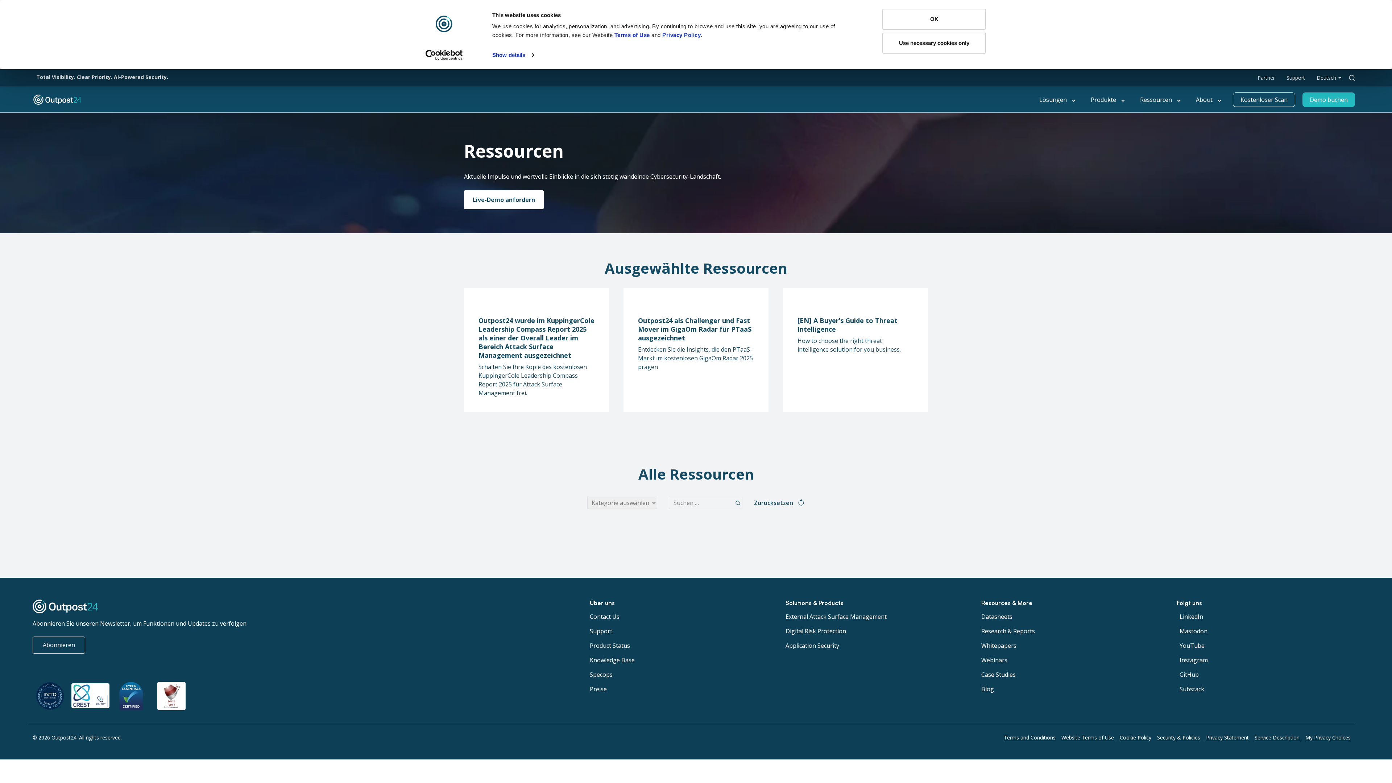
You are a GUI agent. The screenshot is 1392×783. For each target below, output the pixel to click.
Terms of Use (632, 35)
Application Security (812, 646)
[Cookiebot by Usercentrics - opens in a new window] (444, 55)
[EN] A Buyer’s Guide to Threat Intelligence (848, 325)
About (1204, 100)
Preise (598, 689)
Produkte (1103, 100)
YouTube (1192, 646)
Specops (601, 675)
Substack (1192, 689)
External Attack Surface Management (836, 617)
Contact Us (605, 617)
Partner (1266, 77)
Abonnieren (59, 645)
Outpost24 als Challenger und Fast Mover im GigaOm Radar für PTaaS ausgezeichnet (694, 329)
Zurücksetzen (773, 503)
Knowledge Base (612, 660)
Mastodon (1193, 631)
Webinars (994, 660)
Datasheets (996, 617)
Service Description (1277, 737)
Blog (987, 689)
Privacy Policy (681, 35)
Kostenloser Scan (1264, 100)
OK (934, 19)
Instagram (1194, 660)
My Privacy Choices (1328, 737)
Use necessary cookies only (934, 43)
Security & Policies (1178, 737)
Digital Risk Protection (816, 631)
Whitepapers (998, 646)
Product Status (610, 646)
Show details (508, 55)
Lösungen (1053, 100)
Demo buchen (1329, 100)
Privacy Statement (1227, 737)
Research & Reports (1008, 631)
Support (1296, 77)
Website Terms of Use (1087, 737)
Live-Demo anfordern (504, 200)
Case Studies (998, 675)
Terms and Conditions (1030, 737)
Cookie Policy (1135, 737)
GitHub (1189, 675)
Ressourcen (1156, 100)
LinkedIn (1191, 617)
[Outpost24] (248, 100)
